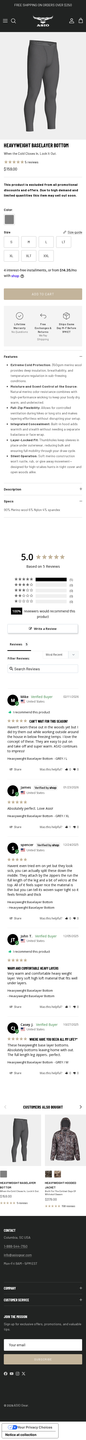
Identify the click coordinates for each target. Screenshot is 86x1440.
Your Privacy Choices (34, 1427)
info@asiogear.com (18, 1255)
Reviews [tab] (16, 644)
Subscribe (43, 1359)
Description (12, 489)
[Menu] (5, 21)
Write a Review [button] (45, 629)
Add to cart (43, 294)
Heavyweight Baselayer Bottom (30, 758)
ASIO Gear (21, 1405)
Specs (8, 501)
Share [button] (17, 769)
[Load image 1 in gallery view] (43, 86)
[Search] (16, 21)
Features (10, 356)
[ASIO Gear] (43, 20)
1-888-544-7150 (15, 1246)
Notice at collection (21, 1435)
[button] (68, 769)
